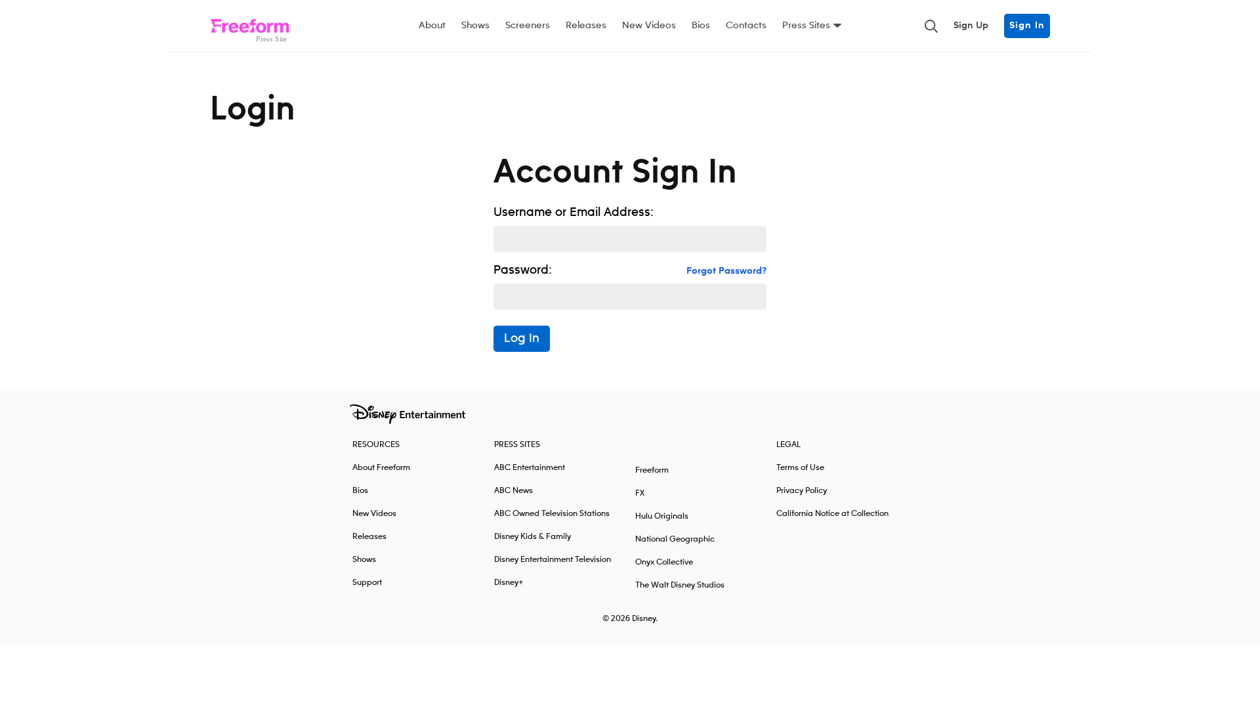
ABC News (513, 490)
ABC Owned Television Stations (552, 513)
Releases (586, 25)
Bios (701, 25)
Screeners (527, 25)
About (432, 25)
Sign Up (971, 25)
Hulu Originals (661, 516)
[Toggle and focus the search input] (931, 26)
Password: (523, 270)
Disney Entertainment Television (552, 559)
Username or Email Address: (574, 212)
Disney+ (509, 582)
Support (367, 582)
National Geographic (675, 539)
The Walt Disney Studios (679, 585)
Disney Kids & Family (532, 536)
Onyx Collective (664, 562)
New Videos (649, 25)
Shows (475, 25)
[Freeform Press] (249, 26)
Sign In (1027, 25)
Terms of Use (800, 467)
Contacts (746, 25)
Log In (521, 338)
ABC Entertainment (529, 467)
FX (639, 493)
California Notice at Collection (832, 513)
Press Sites (806, 25)
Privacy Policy (801, 490)
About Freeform (381, 467)
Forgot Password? (726, 271)
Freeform (652, 470)
